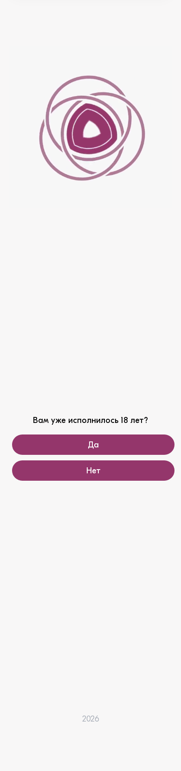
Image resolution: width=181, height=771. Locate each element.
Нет (93, 471)
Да (93, 445)
